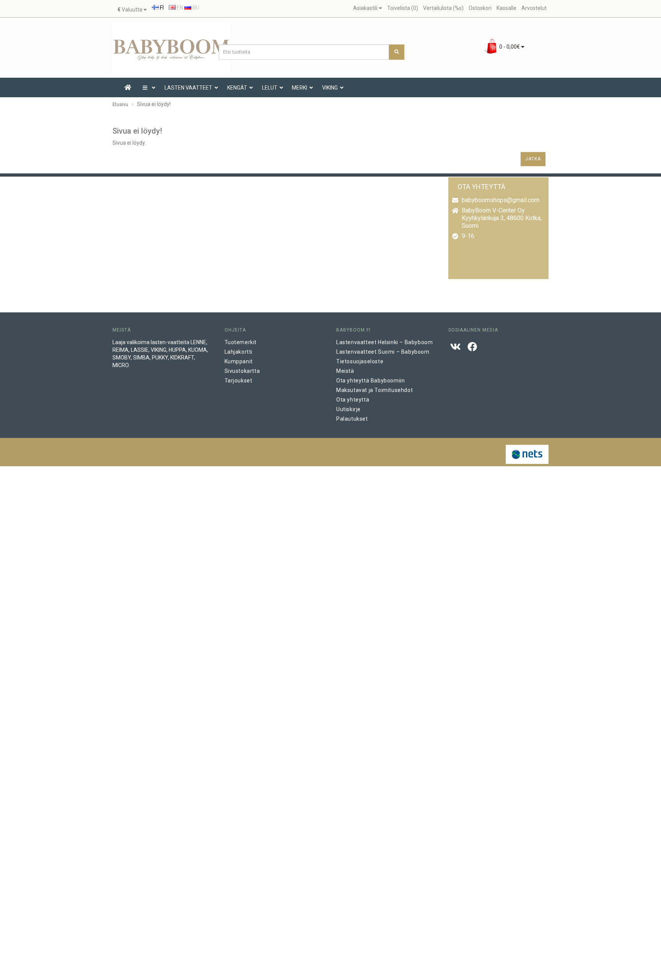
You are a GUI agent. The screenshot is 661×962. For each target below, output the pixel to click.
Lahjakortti (239, 352)
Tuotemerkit (241, 342)
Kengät (237, 88)
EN (179, 8)
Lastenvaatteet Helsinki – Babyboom (384, 342)
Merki (299, 88)
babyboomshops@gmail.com (500, 200)
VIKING (330, 88)
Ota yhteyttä (352, 400)
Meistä (345, 371)
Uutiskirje (348, 409)
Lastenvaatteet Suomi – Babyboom (383, 352)
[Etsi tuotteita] (396, 52)
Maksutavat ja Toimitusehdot (374, 390)
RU (195, 8)
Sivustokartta (242, 371)
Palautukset (352, 419)
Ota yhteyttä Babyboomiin (370, 380)
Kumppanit (239, 361)
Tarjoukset (238, 380)
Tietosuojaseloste (359, 361)
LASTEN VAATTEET (188, 88)
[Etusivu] (128, 87)
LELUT (269, 88)
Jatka (533, 159)
